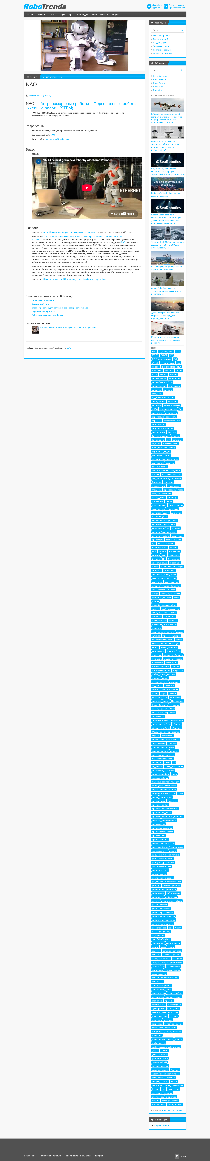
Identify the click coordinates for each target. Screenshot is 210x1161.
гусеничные (172, 508)
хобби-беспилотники (170, 1073)
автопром (156, 389)
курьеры (176, 635)
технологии (177, 1023)
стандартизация (173, 996)
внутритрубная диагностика (165, 458)
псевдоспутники (159, 850)
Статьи (53, 14)
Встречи (116, 14)
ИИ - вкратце (173, 558)
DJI (175, 359)
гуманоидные (158, 508)
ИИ (163, 558)
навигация (174, 681)
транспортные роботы (162, 1039)
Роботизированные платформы (48, 314)
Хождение (170, 1077)
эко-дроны (157, 1092)
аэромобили (158, 416)
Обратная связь (161, 1125)
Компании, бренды (162, 49)
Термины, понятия (162, 46)
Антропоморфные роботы (64, 103)
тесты (167, 1023)
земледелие (174, 551)
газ (153, 478)
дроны (169, 539)
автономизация (159, 385)
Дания (166, 512)
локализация (158, 651)
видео (167, 451)
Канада (171, 589)
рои (164, 927)
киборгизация (158, 597)
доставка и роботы (161, 535)
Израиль (156, 558)
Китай (176, 597)
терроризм (157, 1023)
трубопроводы (159, 1042)
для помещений (159, 516)
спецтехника (158, 989)
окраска (155, 735)
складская (177, 958)
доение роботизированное (164, 520)
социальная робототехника (165, 977)
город (180, 489)
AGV (154, 351)
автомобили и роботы (162, 382)
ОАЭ (172, 708)
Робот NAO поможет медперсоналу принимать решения (68, 232)
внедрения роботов (161, 455)
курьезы (166, 635)
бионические (158, 439)
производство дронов (162, 827)
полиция (175, 781)
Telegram (177, 1110)
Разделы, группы (161, 42)
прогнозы (178, 816)
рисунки (166, 885)
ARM (171, 351)
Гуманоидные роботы (43, 300)
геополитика (163, 478)
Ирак (166, 574)
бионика (175, 435)
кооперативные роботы (163, 631)
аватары (163, 374)
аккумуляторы (158, 401)
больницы (177, 439)
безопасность (158, 424)
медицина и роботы (173, 658)
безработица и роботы (162, 428)
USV (160, 370)
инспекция (178, 566)
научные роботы (160, 697)
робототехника (173, 893)
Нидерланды (177, 701)
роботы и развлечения (162, 912)
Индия (155, 566)
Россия (177, 927)
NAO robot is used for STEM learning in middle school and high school (74, 279)
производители (169, 820)
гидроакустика (158, 485)
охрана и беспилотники (163, 747)
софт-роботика (159, 973)
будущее (156, 443)
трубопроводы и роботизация (166, 1046)
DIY (171, 355)
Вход (183, 1156)
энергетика (171, 1096)
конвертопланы (159, 620)
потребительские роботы (164, 793)
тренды (178, 1039)
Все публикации (160, 75)
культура (156, 635)
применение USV (160, 804)
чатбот (174, 1081)
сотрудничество (172, 969)
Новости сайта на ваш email (78, 1155)
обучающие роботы (161, 724)
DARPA (164, 355)
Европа (177, 539)
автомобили (174, 378)
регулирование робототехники (166, 881)
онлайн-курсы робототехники (166, 739)
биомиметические (160, 435)
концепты (156, 628)
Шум (62, 14)
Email (169, 1110)
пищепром (157, 762)
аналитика (172, 401)
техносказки (170, 1027)
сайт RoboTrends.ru (161, 939)
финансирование (160, 1066)
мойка (155, 674)
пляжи (167, 762)
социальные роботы (161, 985)
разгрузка (156, 862)
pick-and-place (168, 366)
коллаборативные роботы (164, 604)
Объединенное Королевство (165, 731)
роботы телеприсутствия (163, 920)
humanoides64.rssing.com (57, 139)
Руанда (161, 931)
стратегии (169, 1000)
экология (168, 1092)
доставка (176, 528)
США (169, 1008)
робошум (156, 927)
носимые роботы (160, 708)
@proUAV (156, 7)
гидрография (174, 485)
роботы (155, 900)
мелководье (157, 662)
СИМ (154, 958)
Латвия (179, 639)
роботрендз (157, 896)
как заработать (159, 589)
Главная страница (161, 35)
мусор (165, 677)
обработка (170, 712)
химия (155, 1073)
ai (159, 351)
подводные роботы (174, 766)
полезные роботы (160, 781)
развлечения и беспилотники (165, 854)
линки (163, 647)
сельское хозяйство (172, 950)
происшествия (159, 835)
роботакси (171, 889)
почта (180, 793)
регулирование (159, 873)
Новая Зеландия (160, 704)
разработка (168, 862)
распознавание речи (161, 866)
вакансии (162, 447)
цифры (155, 1081)
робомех (176, 885)
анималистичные (172, 405)
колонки (156, 608)
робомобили (158, 889)
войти (69, 347)
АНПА (155, 409)
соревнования (173, 966)
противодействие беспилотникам (167, 847)
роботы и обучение (161, 908)
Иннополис (165, 566)
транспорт (157, 1035)
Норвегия (174, 704)
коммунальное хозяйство (164, 612)
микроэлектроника (160, 666)
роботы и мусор (159, 904)
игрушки (156, 555)
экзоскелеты (173, 1089)
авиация (174, 374)
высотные (166, 474)
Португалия (170, 785)
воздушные (175, 470)
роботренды (171, 896)
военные (170, 462)
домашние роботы (160, 528)
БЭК (154, 447)
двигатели (176, 512)
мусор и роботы (159, 681)
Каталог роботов (40, 304)
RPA (154, 370)
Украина (165, 1050)
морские (156, 677)
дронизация (177, 535)
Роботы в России (100, 14)
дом (173, 524)
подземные (157, 770)
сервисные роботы (171, 954)
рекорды (156, 885)
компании (156, 616)
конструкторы (170, 624)
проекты (156, 820)
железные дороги (166, 543)
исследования (171, 581)
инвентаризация (159, 562)
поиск (174, 774)
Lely (178, 362)
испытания (157, 581)
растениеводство (160, 870)
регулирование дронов (163, 877)
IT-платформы (167, 362)
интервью (156, 570)
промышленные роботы (163, 843)
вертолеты (157, 451)
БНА (168, 439)
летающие (174, 643)
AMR (164, 351)
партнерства (158, 754)
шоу (164, 1089)
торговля (177, 1031)
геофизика (176, 478)
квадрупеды (166, 593)
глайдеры (156, 489)
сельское (156, 950)
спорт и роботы (175, 993)
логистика (172, 647)
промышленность (160, 839)
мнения (175, 666)
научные (172, 693)
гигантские (169, 482)
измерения (174, 555)
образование (158, 716)
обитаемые (157, 712)
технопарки (157, 1027)
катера (155, 593)
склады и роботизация (171, 962)
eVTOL (155, 362)
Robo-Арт (157, 90)
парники (174, 750)
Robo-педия (82, 14)
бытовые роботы (170, 443)
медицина (157, 658)
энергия (156, 1100)
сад (168, 931)
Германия (156, 482)
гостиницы (172, 497)
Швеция (156, 1089)
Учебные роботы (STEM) (50, 108)
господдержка (158, 497)
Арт (70, 14)
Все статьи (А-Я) (161, 39)
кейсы (177, 593)
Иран (173, 574)
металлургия (172, 662)
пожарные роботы (160, 774)
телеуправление (160, 1016)
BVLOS (155, 355)
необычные (175, 697)
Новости (41, 14)
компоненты (169, 616)
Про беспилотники (177, 7)
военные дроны (159, 466)
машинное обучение (173, 654)
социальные (158, 981)
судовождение (174, 1004)
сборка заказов (173, 943)
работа (172, 850)
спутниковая (158, 996)
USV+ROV (169, 370)
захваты (162, 551)
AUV (178, 351)
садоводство (158, 935)
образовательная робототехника (167, 720)
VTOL (154, 374)
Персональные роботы (115, 103)
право (155, 797)
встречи (155, 474)
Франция (175, 1069)
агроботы (167, 389)
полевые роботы (160, 777)
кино (169, 597)
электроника (158, 1096)
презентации (166, 797)
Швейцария (177, 1085)
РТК (154, 931)
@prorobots (157, 5)
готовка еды (157, 501)
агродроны (157, 393)
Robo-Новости (159, 79)
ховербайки (157, 1077)
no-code (156, 366)
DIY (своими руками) (162, 359)
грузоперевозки (159, 505)
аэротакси (157, 420)
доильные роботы (160, 524)
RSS (164, 1110)
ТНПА (168, 1031)
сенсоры (156, 954)
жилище (173, 547)
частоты (164, 1081)
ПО (174, 762)
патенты (170, 754)
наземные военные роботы (165, 689)
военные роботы (160, 470)
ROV (179, 366)
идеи (164, 555)
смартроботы (158, 966)
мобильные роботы (161, 670)
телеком (156, 1012)
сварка (155, 946)
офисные (172, 743)
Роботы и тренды (176, 5)
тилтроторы (157, 1031)
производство (158, 823)
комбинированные (170, 608)
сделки (171, 946)
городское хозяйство (161, 493)
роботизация (158, 893)
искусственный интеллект (164, 578)
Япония (178, 1104)
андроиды (157, 405)
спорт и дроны (159, 993)
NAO (53, 134)
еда (154, 543)
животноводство (159, 547)
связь (163, 946)
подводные (157, 766)
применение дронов (161, 812)
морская (171, 674)
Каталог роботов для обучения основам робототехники (60, 307)
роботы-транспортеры (162, 923)
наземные (169, 685)
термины (168, 1019)
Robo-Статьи (159, 83)
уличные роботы (160, 1054)
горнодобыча (169, 489)
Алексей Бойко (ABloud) (40, 95)
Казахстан (176, 585)
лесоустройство (159, 643)
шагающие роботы (161, 1085)
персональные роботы (162, 758)
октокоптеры (167, 735)
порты (155, 789)
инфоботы (157, 574)
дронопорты (158, 539)
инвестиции (175, 562)
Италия (165, 585)
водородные (158, 462)
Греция (169, 501)
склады (155, 962)
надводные (157, 685)
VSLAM (179, 370)
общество (176, 727)
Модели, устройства (52, 76)
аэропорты (171, 416)
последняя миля (168, 789)
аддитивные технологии (163, 397)
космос (179, 631)
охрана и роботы (160, 750)
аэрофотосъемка (172, 420)
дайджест (156, 512)
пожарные (170, 770)
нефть (166, 701)
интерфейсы (169, 570)
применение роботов (162, 816)
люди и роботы (173, 651)
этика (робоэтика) (170, 1100)
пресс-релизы (158, 800)
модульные (178, 670)
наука (163, 693)
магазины (156, 654)
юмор (170, 1104)
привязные (172, 800)
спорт (168, 989)
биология (171, 432)
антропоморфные (168, 409)
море (162, 674)
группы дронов (176, 505)
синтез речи (164, 958)
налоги (155, 693)
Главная (29, 14)
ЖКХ (154, 551)
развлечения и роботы (162, 858)
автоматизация (159, 378)
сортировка (157, 969)
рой (170, 927)
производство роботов (162, 831)
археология (157, 412)
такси (176, 1008)
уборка (155, 1050)
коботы (155, 601)
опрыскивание (159, 743)
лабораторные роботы (162, 639)
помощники (157, 785)
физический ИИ (159, 1062)
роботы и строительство (163, 916)
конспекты (157, 624)
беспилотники (158, 432)
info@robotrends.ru (52, 1155)
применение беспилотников (165, 808)
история (156, 585)
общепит (177, 724)
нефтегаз (156, 701)
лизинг (155, 647)
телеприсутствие (170, 1012)
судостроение (158, 1008)
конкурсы (173, 620)
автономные (174, 385)
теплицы (174, 1016)
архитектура (171, 412)
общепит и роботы (161, 727)
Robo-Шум (158, 86)
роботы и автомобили (171, 900)
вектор (172, 447)
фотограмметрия (160, 1069)
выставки (177, 474)
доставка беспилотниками (164, 531)
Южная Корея (158, 1104)
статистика (157, 1000)
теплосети (157, 1019)
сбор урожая (158, 943)
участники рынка (160, 1058)
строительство (159, 1004)
